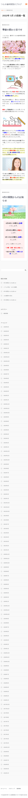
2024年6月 (6, 378)
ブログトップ (12, 788)
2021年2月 (6, 545)
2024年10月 (6, 361)
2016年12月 (6, 747)
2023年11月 (6, 408)
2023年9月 (6, 417)
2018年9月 (6, 665)
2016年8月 (6, 755)
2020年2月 (6, 597)
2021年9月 (6, 515)
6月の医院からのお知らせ (10, 282)
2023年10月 (6, 412)
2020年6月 (6, 580)
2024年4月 (6, 387)
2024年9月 (6, 365)
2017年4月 (6, 734)
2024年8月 (6, 369)
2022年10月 (6, 459)
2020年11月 (6, 558)
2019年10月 (6, 614)
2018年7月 (6, 674)
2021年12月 (6, 502)
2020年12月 (6, 554)
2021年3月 (6, 541)
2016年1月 (6, 773)
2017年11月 (6, 708)
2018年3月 (6, 691)
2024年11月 (6, 357)
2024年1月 (6, 399)
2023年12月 (6, 404)
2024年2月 (6, 395)
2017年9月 (6, 713)
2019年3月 (6, 640)
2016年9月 (6, 751)
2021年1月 (6, 550)
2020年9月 (6, 567)
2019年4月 (6, 635)
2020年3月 (6, 592)
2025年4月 (6, 335)
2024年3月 (6, 391)
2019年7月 (6, 627)
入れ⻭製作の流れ (8, 295)
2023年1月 (6, 447)
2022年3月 (6, 490)
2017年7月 (6, 721)
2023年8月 (6, 421)
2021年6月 (6, 528)
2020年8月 (6, 571)
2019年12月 (6, 605)
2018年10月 (6, 661)
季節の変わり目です (12, 29)
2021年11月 (6, 507)
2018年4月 (6, 687)
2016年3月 (6, 768)
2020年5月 (6, 584)
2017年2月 (6, 743)
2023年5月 (6, 430)
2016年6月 (6, 764)
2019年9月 (6, 618)
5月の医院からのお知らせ (10, 300)
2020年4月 (6, 588)
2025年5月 (6, 331)
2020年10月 (6, 562)
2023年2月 (6, 442)
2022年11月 (6, 455)
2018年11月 (6, 657)
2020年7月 (6, 575)
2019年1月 (6, 648)
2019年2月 (6, 644)
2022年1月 (6, 498)
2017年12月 (6, 704)
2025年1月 (6, 348)
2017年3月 (6, 738)
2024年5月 (6, 382)
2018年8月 (6, 670)
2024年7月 (6, 374)
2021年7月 (6, 524)
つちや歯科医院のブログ (11, 4)
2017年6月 (6, 725)
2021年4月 (6, 537)
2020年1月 (6, 601)
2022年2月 (6, 494)
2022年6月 (6, 477)
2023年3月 (6, 438)
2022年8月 (6, 468)
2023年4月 (6, 434)
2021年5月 (6, 532)
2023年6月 (6, 425)
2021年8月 (6, 520)
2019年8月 (6, 623)
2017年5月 (6, 730)
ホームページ (4, 788)
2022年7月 (6, 472)
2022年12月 (6, 451)
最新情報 (6, 313)
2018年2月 (6, 695)
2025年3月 (6, 339)
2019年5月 (6, 631)
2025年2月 (6, 344)
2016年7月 (6, 760)
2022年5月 (6, 481)
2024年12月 (6, 352)
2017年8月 (6, 717)
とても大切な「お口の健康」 (11, 287)
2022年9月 (6, 464)
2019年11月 (6, 610)
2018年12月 (6, 653)
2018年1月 (6, 700)
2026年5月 (6, 327)
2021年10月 (6, 511)
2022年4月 (6, 485)
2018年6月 (6, 678)
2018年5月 (6, 683)
